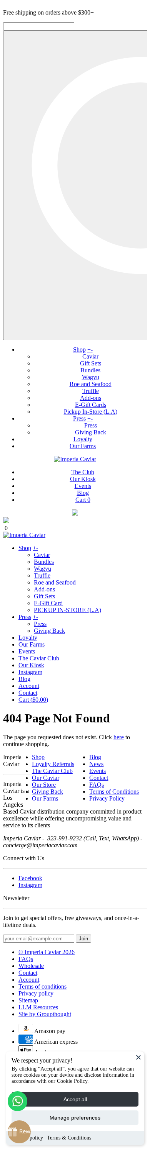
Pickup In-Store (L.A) (90, 411)
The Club (82, 472)
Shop (79, 349)
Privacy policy (35, 993)
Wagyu (90, 377)
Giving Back (90, 432)
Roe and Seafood (91, 384)
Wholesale (31, 966)
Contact (27, 692)
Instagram (30, 672)
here (118, 737)
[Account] (75, 513)
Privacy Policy (107, 798)
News (96, 764)
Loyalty (82, 439)
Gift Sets (90, 363)
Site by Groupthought (44, 1014)
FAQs (96, 784)
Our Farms (83, 446)
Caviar (90, 356)
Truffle (90, 391)
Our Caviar (45, 777)
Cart (82, 499)
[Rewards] (19, 1131)
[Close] (138, 1057)
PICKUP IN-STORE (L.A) (67, 610)
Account (28, 686)
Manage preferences (75, 1118)
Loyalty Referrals (53, 764)
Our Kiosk (83, 479)
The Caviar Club (38, 658)
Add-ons (90, 398)
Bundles (90, 370)
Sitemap (28, 1000)
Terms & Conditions (69, 1138)
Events (83, 486)
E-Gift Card (48, 603)
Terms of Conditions (114, 791)
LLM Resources (38, 1007)
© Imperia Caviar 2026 (46, 952)
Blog (83, 493)
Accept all (75, 1099)
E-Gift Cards (90, 404)
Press (79, 418)
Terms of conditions (42, 986)
